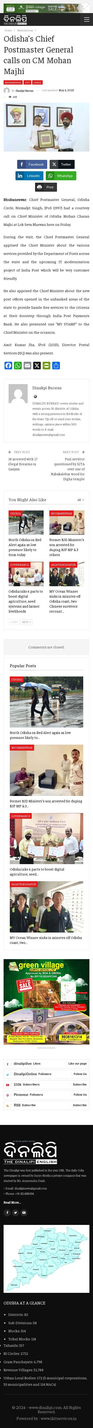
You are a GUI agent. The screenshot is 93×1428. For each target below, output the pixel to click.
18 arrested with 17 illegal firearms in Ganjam (22, 464)
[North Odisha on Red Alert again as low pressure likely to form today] (26, 522)
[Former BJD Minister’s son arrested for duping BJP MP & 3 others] (66, 522)
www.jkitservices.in (59, 1418)
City (27, 82)
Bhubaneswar (13, 82)
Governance (19, 564)
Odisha (37, 82)
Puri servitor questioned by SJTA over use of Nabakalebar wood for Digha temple (68, 469)
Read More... (12, 1202)
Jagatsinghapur (63, 564)
